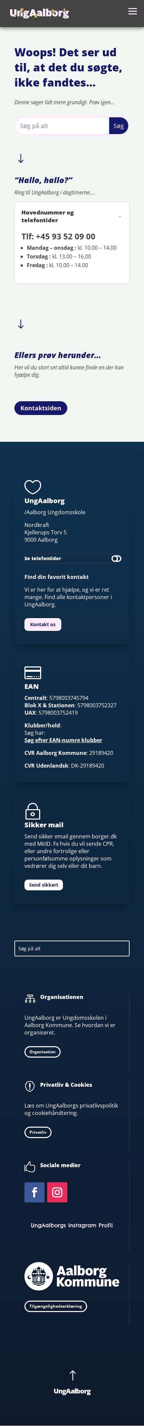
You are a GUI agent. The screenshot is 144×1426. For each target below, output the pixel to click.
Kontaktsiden (40, 408)
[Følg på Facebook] (34, 1192)
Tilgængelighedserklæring (55, 1306)
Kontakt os (43, 624)
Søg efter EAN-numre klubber (63, 740)
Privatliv (38, 1132)
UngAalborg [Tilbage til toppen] (72, 1390)
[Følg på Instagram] (57, 1192)
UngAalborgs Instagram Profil (72, 1225)
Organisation (42, 1052)
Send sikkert (43, 885)
